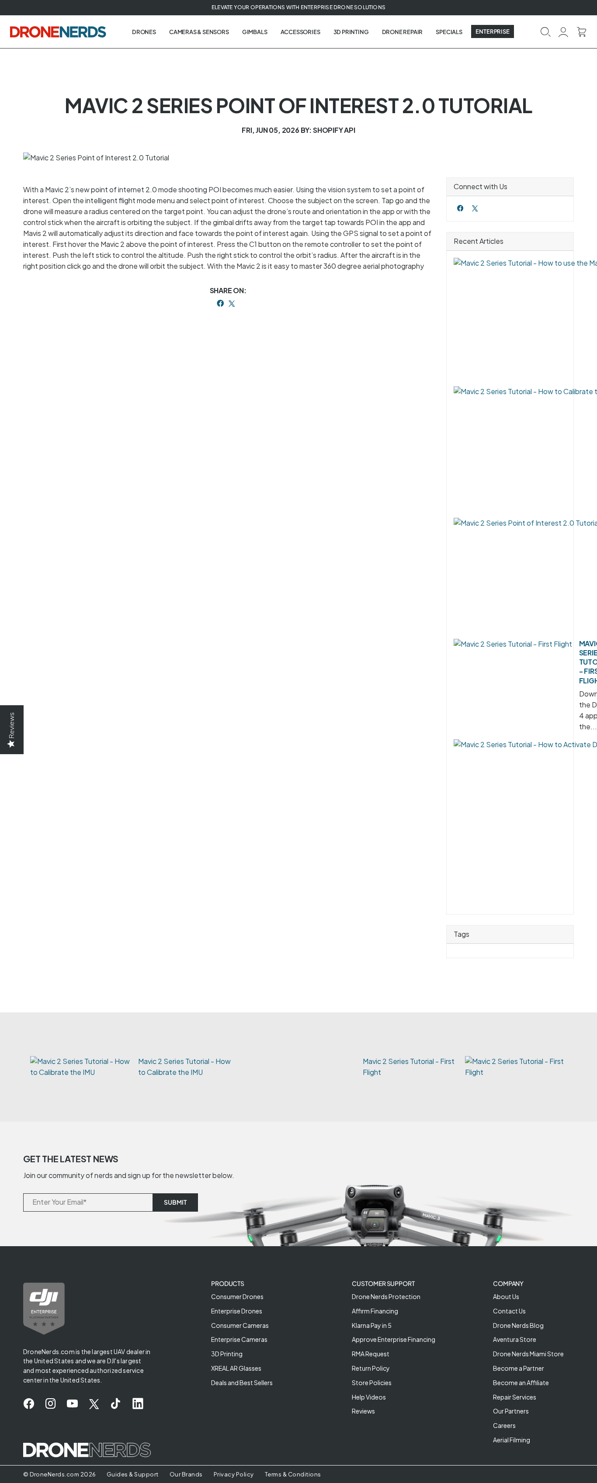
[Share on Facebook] (220, 303)
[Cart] (581, 31)
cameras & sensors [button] (199, 31)
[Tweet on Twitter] (232, 303)
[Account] (564, 31)
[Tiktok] (115, 1404)
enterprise (493, 31)
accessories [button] (300, 31)
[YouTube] (72, 1404)
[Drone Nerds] (59, 31)
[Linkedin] (137, 1404)
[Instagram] (50, 1404)
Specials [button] (449, 31)
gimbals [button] (254, 31)
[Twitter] (475, 208)
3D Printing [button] (351, 31)
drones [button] (144, 31)
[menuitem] (144, 32)
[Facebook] (460, 208)
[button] (545, 31)
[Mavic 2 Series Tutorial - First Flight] (513, 644)
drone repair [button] (402, 31)
